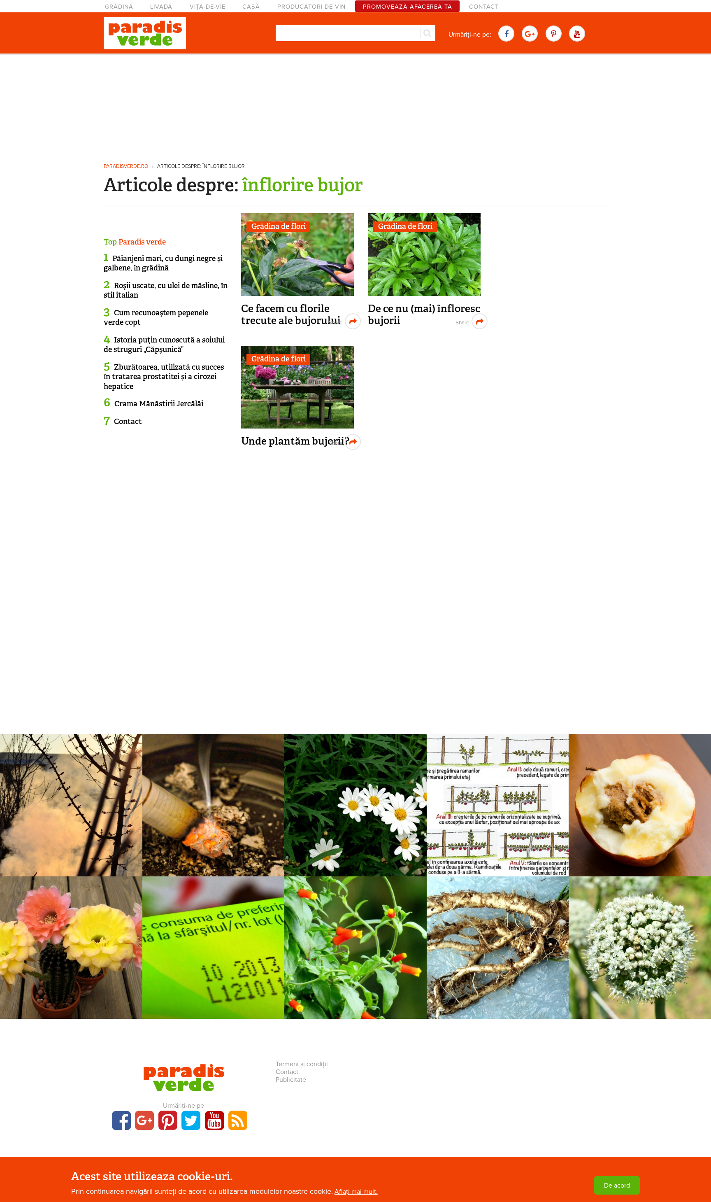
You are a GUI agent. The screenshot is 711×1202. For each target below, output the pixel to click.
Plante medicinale (355, 796)
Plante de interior (213, 796)
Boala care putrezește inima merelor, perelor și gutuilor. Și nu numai (640, 822)
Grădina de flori (278, 226)
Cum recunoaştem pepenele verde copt (156, 317)
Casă (251, 6)
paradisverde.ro (126, 166)
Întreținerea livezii (71, 796)
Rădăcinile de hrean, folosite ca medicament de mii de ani (498, 964)
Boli (640, 796)
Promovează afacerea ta (407, 6)
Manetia (355, 952)
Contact (484, 6)
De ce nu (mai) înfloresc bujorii (424, 315)
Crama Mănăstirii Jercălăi (158, 404)
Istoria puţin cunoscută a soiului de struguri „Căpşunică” (164, 344)
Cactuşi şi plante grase (71, 938)
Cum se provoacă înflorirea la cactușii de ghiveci (71, 958)
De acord (617, 1185)
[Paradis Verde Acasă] (145, 33)
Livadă (161, 6)
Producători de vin (311, 6)
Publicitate (291, 1080)
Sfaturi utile (213, 938)
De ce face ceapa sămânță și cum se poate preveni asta (639, 964)
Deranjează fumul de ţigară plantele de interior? (213, 816)
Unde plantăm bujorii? (295, 441)
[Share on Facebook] (335, 321)
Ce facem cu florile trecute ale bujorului (291, 315)
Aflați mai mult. (356, 1192)
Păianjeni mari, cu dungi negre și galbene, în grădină (163, 263)
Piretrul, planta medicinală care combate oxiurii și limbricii (355, 822)
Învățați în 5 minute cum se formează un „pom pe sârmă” (498, 822)
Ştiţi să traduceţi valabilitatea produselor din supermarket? (213, 964)
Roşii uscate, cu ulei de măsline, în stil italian (166, 290)
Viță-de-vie (207, 6)
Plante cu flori (355, 938)
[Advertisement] (355, 105)
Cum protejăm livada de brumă (71, 816)
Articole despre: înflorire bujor (201, 166)
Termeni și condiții (302, 1064)
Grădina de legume (640, 938)
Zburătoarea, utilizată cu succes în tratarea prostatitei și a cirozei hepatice (164, 376)
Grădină (119, 6)
